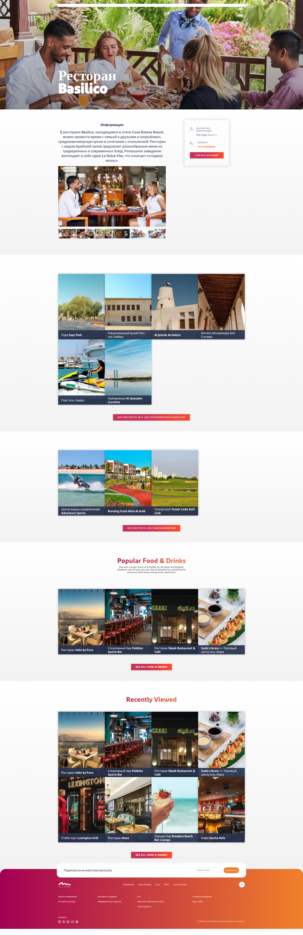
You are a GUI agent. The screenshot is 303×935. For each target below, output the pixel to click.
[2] (85, 233)
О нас (157, 884)
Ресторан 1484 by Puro (77, 650)
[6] (157, 233)
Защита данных (144, 906)
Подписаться (231, 870)
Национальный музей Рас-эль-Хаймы (126, 335)
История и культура (66, 902)
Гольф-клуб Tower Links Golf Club (174, 511)
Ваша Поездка (144, 884)
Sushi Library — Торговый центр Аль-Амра (219, 650)
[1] (67, 233)
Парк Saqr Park (71, 335)
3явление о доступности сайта (150, 902)
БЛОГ (166, 884)
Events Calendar (180, 884)
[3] (103, 233)
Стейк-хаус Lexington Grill (79, 838)
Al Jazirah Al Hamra (167, 335)
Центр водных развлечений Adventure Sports (80, 511)
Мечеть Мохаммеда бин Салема (218, 335)
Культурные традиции (107, 897)
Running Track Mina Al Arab (126, 511)
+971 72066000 (206, 147)
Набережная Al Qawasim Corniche (125, 400)
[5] (139, 233)
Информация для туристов (109, 902)
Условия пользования (202, 897)
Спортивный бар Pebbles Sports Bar (125, 650)
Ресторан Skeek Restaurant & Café (174, 650)
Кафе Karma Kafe (213, 838)
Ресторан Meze (118, 838)
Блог (139, 897)
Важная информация (67, 897)
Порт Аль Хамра (72, 400)
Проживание (128, 884)
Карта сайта (197, 902)
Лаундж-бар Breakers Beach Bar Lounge (173, 838)
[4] (121, 233)
